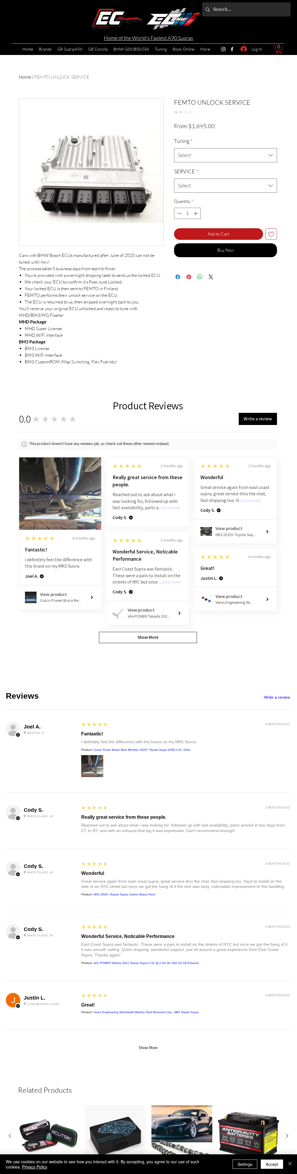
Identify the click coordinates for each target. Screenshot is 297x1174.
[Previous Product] (9, 1135)
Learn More (217, 142)
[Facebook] (232, 49)
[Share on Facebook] (177, 306)
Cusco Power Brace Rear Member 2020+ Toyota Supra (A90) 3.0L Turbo (142, 749)
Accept (272, 1164)
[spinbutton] (187, 243)
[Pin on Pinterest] (188, 306)
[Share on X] (210, 306)
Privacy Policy (34, 1167)
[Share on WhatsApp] (199, 306)
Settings (245, 1164)
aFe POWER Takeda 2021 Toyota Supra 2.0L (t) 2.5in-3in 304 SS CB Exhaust (146, 963)
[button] (279, 49)
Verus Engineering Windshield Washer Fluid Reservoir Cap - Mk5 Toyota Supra (146, 1012)
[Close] (290, 1164)
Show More (171, 508)
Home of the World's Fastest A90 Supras (148, 38)
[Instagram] (223, 49)
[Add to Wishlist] (271, 264)
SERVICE (186, 201)
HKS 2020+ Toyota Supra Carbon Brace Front (124, 894)
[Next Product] (287, 1135)
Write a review (277, 697)
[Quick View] (48, 1135)
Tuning (183, 171)
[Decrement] (179, 243)
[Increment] (196, 243)
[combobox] (225, 185)
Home (25, 77)
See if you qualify (189, 157)
